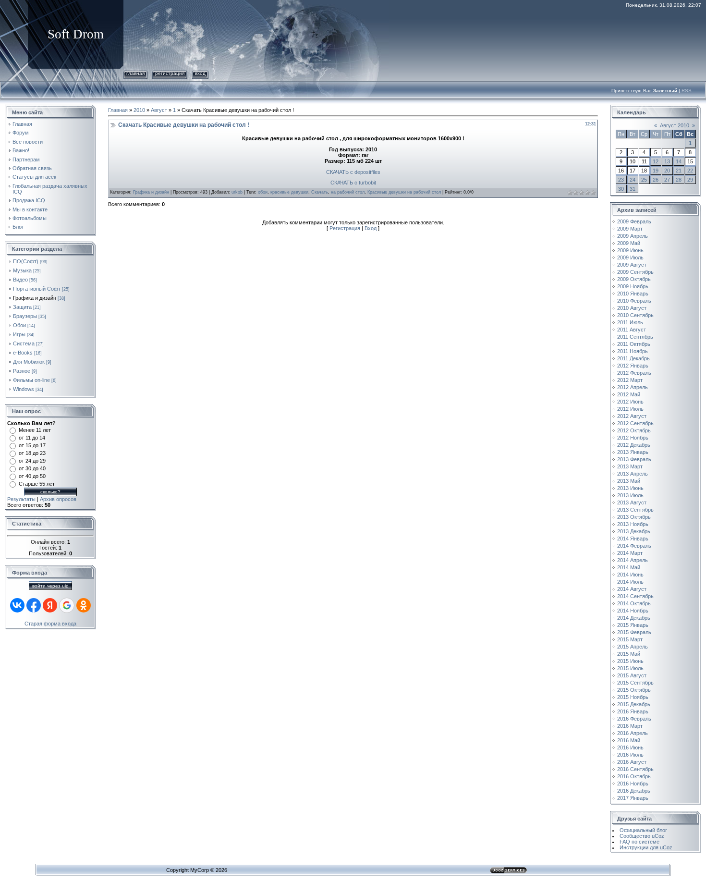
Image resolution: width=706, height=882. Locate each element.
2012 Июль (630, 409)
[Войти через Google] (66, 605)
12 (655, 161)
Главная (135, 73)
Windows (23, 389)
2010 (139, 110)
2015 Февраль (634, 632)
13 (667, 161)
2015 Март (630, 639)
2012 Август (631, 416)
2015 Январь (632, 625)
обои (263, 192)
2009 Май (628, 243)
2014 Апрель (632, 560)
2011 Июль (630, 322)
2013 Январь (632, 452)
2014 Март (630, 553)
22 (690, 170)
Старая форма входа (50, 623)
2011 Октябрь (633, 344)
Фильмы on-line (31, 380)
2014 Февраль (634, 546)
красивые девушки (289, 192)
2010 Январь (632, 293)
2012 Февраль (634, 373)
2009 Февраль (634, 221)
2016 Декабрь (633, 791)
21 (679, 170)
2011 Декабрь (633, 358)
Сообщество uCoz (642, 836)
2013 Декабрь (633, 531)
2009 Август (631, 265)
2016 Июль (630, 755)
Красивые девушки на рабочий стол (404, 192)
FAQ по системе (639, 842)
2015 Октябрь (634, 690)
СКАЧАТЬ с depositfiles (353, 172)
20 (667, 170)
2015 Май (628, 654)
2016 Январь (632, 711)
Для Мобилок (29, 362)
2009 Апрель (632, 236)
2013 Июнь (630, 488)
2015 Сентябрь (635, 683)
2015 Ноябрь (632, 697)
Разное (21, 371)
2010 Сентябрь (635, 315)
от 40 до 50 (32, 476)
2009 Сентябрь (635, 272)
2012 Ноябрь (632, 438)
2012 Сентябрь (635, 423)
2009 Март (630, 229)
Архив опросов (58, 499)
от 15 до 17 (32, 445)
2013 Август (631, 502)
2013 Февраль (634, 459)
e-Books (23, 352)
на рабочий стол (348, 192)
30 (621, 189)
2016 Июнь (630, 747)
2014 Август (631, 589)
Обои (19, 325)
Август (159, 110)
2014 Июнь (630, 574)
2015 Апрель (632, 646)
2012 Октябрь (634, 430)
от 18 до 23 (32, 453)
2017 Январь (632, 798)
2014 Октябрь (634, 603)
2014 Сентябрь (635, 596)
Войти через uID (50, 585)
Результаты (21, 499)
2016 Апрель (632, 733)
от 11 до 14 (32, 438)
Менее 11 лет (35, 430)
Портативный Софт (37, 289)
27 (667, 180)
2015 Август (631, 675)
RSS (687, 90)
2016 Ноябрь (632, 783)
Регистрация (169, 73)
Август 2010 (674, 125)
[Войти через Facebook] (33, 605)
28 (679, 180)
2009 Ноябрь (632, 286)
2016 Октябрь (634, 776)
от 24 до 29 (32, 461)
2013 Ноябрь (632, 524)
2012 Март (630, 380)
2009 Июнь (630, 250)
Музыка (22, 270)
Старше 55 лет (37, 484)
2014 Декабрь (633, 618)
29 (690, 180)
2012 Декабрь (633, 445)
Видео (20, 279)
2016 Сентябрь (635, 769)
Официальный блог (643, 830)
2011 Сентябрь (635, 337)
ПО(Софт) (25, 261)
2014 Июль (630, 582)
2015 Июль (630, 668)
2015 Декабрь (633, 704)
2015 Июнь (630, 661)
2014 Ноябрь (632, 610)
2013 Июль (630, 495)
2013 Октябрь (634, 517)
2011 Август (631, 329)
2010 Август (631, 308)
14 (679, 161)
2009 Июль (630, 257)
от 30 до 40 (32, 468)
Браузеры (25, 316)
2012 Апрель (632, 387)
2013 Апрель (632, 474)
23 (621, 180)
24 (632, 180)
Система (24, 343)
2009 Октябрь (634, 279)
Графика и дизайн (34, 298)
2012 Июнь (630, 401)
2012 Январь (632, 365)
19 (655, 170)
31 (632, 189)
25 (644, 180)
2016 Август (631, 762)
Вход (200, 73)
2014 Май (628, 567)
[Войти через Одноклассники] (83, 605)
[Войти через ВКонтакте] (17, 605)
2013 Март (630, 466)
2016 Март (630, 726)
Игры (19, 334)
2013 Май (628, 481)
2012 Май (628, 394)
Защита (22, 307)
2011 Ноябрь (632, 351)
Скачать (319, 192)
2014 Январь (632, 538)
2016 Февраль (634, 719)
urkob (237, 192)
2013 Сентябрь (635, 510)
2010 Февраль (634, 301)
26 (655, 180)
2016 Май (628, 740)
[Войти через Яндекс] (50, 605)
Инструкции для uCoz (646, 847)
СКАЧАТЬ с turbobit (353, 182)
